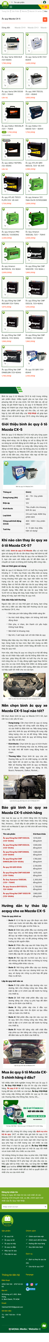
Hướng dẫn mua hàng (37, 1243)
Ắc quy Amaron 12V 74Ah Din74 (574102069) (36, 198)
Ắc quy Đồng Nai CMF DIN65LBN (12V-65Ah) (11, 371)
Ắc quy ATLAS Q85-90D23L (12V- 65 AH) (35, 164)
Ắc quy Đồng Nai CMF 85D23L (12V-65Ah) (11, 336)
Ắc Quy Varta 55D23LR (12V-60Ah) (12, 58)
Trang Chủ (5, 11)
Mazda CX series (35, 11)
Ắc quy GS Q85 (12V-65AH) (35, 371)
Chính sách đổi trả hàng (37, 1240)
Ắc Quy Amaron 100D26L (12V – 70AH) (35, 233)
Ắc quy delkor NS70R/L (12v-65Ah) (12, 164)
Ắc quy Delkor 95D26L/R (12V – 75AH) (12, 127)
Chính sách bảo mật (36, 1236)
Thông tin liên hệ (11, 1275)
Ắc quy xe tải (9, 1240)
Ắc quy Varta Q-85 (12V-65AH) (36, 58)
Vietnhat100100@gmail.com (12, 1307)
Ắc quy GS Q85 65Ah (12, 867)
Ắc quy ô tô (9, 1236)
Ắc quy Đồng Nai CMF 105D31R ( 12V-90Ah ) (35, 267)
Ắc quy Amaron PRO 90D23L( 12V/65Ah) (10, 233)
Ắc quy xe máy (10, 1243)
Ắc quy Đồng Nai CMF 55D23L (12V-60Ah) (35, 302)
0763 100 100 (7, 1284)
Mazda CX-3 (33, 27)
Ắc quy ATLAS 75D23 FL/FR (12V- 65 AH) (11, 198)
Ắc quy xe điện (10, 1247)
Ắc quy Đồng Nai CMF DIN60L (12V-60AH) (35, 336)
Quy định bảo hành (36, 1247)
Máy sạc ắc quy (11, 1251)
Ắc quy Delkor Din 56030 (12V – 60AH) (34, 127)
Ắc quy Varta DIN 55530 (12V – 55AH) (12, 92)
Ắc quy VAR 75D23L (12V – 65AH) (34, 92)
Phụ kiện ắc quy (11, 1254)
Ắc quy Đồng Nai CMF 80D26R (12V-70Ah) (11, 302)
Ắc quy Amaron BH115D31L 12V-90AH (11, 267)
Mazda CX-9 (20, 27)
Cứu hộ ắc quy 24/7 (36, 1266)
